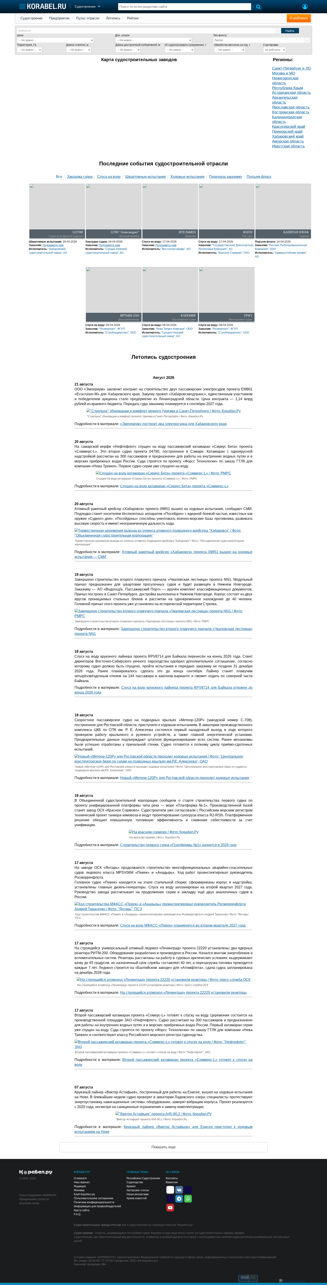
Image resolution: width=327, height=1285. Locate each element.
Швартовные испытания (145, 177)
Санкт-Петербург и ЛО (291, 68)
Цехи (20, 35)
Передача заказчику (225, 177)
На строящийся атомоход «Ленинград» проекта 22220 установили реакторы (183, 992)
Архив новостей (137, 1198)
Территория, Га (26, 44)
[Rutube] (188, 1189)
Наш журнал (82, 1182)
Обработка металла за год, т (232, 44)
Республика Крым (287, 88)
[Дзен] (170, 1189)
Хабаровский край (288, 136)
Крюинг (131, 1186)
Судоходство (135, 1182)
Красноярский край (288, 126)
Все (59, 177)
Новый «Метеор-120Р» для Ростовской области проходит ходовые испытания (184, 778)
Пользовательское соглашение (93, 1198)
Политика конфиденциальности (94, 1202)
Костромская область (290, 112)
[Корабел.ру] (35, 1172)
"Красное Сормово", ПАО (233, 252)
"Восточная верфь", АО (175, 249)
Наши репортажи (138, 1194)
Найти (289, 30)
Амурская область (288, 141)
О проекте (80, 1178)
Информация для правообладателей (97, 1206)
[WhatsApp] (188, 1198)
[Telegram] (179, 1198)
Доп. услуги (122, 35)
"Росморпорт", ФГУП (112, 328)
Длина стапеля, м (77, 44)
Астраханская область (291, 92)
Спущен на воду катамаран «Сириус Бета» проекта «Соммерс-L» (174, 486)
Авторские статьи (138, 1190)
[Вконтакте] (179, 1189)
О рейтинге (299, 18)
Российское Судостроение (143, 1178)
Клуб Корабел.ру (84, 1194)
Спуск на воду (109, 177)
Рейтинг (133, 18)
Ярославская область (291, 107)
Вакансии (172, 1182)
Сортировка (270, 44)
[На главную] (42, 6)
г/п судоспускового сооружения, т (185, 44)
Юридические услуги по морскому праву (34, 1201)
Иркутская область (288, 146)
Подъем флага (259, 177)
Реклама (79, 1190)
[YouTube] (170, 1207)
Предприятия (59, 18)
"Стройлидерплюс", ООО (120, 332)
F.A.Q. (77, 1214)
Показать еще (163, 1147)
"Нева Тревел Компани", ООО (173, 328)
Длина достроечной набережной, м (137, 44)
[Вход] (305, 7)
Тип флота (220, 35)
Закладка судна (80, 177)
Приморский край (287, 131)
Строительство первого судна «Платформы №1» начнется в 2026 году (178, 845)
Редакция (80, 1186)
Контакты (172, 1178)
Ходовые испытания (187, 177)
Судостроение (31, 18)
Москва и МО (283, 73)
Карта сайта (81, 1210)
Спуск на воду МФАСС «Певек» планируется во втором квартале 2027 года (183, 925)
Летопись (113, 18)
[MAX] (170, 1198)
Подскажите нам (52, 245)
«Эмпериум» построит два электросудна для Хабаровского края (173, 424)
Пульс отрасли (87, 18)
